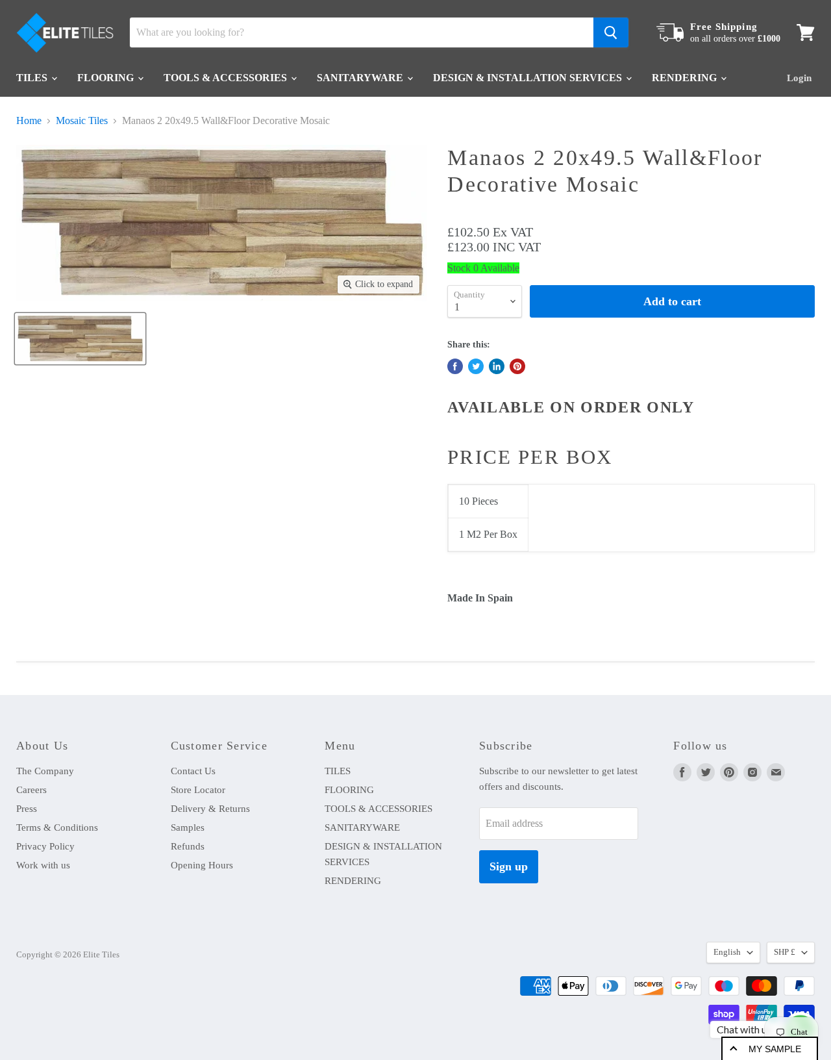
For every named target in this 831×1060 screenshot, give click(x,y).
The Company (45, 771)
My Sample (775, 1049)
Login (799, 78)
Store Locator (198, 790)
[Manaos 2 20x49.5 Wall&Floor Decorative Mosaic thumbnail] (80, 338)
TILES (33, 77)
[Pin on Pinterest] (517, 366)
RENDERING (685, 77)
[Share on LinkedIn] (496, 366)
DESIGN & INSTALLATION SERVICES (529, 77)
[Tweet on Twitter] (476, 366)
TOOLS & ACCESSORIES (227, 77)
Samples (188, 827)
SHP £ (784, 952)
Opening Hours (202, 865)
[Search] (610, 32)
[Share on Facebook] (455, 366)
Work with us (43, 865)
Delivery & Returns (210, 808)
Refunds (188, 846)
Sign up (509, 866)
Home (29, 120)
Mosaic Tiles (82, 120)
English (727, 952)
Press (26, 808)
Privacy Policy (45, 846)
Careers (31, 790)
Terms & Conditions (57, 827)
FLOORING (106, 77)
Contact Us (193, 771)
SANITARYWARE (361, 77)
